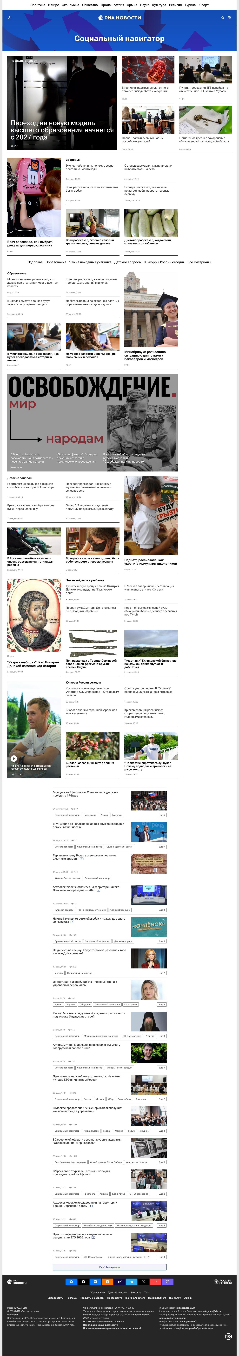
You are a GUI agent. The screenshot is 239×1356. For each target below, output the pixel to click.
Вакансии (12, 1314)
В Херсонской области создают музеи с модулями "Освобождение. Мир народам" (87, 1141)
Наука (10, 656)
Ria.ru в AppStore (135, 1297)
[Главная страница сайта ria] (119, 18)
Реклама (72, 1297)
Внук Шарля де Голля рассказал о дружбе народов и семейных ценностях (88, 825)
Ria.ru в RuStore (157, 1297)
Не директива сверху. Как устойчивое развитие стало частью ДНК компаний (89, 951)
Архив (188, 1297)
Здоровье (73, 159)
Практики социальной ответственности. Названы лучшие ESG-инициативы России (86, 1078)
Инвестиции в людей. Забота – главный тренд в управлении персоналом (85, 983)
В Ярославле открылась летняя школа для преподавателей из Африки (81, 1172)
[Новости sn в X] (143, 1282)
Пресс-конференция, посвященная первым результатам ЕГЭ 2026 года (82, 1236)
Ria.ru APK (175, 1297)
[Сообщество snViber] (167, 1282)
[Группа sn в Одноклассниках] (107, 1282)
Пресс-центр (114, 1297)
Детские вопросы (19, 478)
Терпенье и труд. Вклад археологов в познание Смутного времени (85, 857)
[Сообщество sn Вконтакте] (95, 1282)
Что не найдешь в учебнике (85, 580)
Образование (16, 273)
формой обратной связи (172, 1318)
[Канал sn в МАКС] (71, 1282)
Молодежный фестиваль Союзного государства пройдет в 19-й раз (85, 794)
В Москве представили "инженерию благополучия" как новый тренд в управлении (87, 1109)
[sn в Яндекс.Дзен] (83, 1282)
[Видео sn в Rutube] (119, 1282)
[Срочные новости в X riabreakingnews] (155, 1282)
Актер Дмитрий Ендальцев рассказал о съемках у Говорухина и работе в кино (86, 1046)
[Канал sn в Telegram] (131, 1282)
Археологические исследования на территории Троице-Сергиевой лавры (85, 1204)
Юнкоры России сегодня (83, 682)
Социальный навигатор (119, 38)
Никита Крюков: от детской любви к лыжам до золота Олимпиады (89, 920)
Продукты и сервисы (92, 1297)
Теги (146, 1292)
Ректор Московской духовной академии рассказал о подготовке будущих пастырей (89, 1015)
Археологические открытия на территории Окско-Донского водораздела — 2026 (86, 888)
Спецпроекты (55, 1297)
